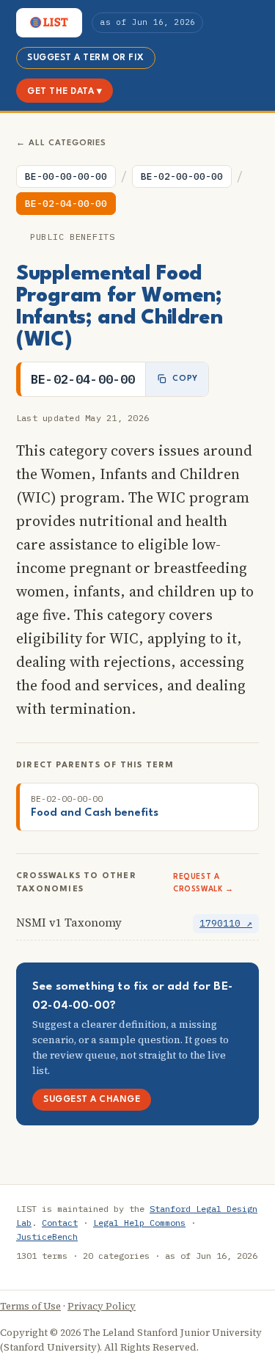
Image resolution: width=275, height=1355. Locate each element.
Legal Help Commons (139, 1222)
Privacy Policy (101, 1306)
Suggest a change (91, 1099)
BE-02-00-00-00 (182, 176)
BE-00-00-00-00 (66, 176)
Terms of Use (30, 1306)
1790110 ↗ (225, 923)
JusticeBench (47, 1236)
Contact (60, 1222)
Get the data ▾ (64, 91)
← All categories (61, 143)
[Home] (49, 22)
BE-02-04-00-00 (66, 203)
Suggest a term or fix (85, 58)
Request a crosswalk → (203, 883)
